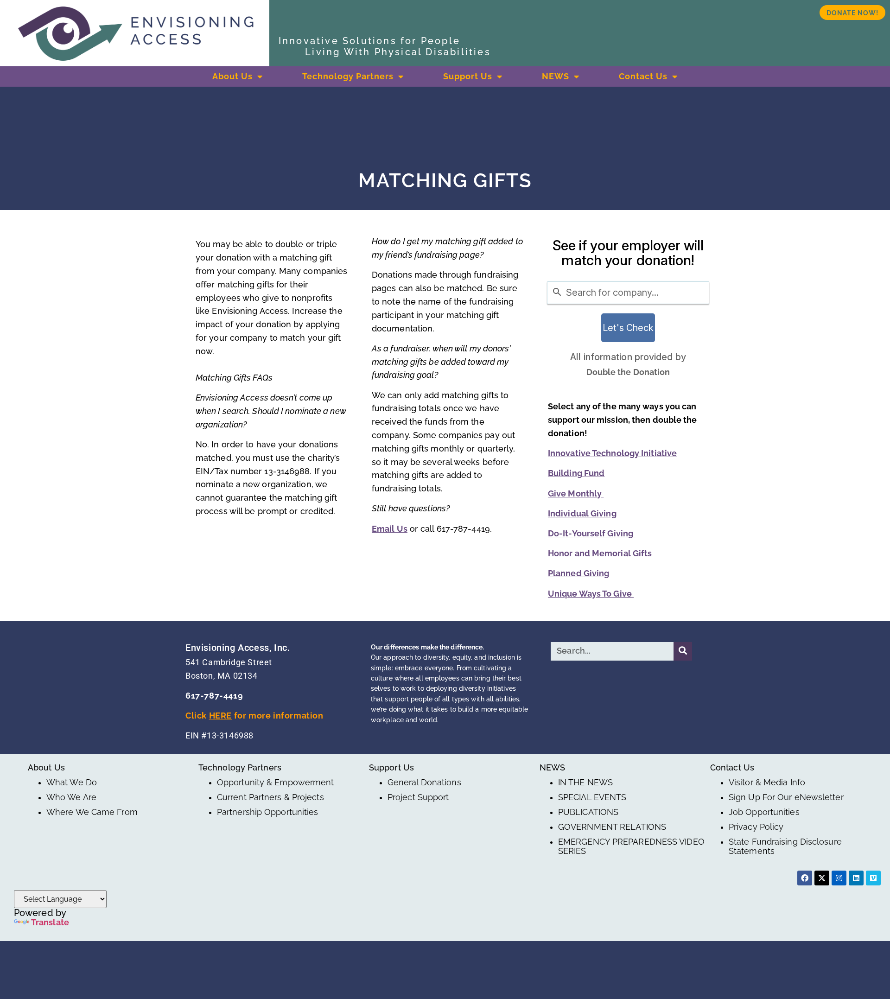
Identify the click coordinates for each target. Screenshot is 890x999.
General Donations (424, 782)
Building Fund (576, 473)
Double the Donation (628, 372)
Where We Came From (92, 812)
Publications (588, 812)
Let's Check (628, 327)
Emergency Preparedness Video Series (631, 846)
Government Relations (612, 827)
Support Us (467, 76)
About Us (232, 76)
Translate (50, 922)
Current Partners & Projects (270, 797)
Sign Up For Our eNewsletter (786, 797)
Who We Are (71, 797)
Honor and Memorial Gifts (601, 553)
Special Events (592, 797)
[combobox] (628, 293)
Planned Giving (578, 573)
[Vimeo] (873, 878)
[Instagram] (839, 878)
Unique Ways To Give (591, 593)
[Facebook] (804, 878)
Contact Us (643, 76)
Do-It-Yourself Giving (591, 533)
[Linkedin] (856, 878)
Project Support (418, 797)
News (555, 76)
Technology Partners (348, 76)
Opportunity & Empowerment (275, 782)
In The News (585, 782)
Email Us (389, 529)
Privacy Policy (756, 827)
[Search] (683, 651)
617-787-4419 (214, 695)
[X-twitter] (821, 878)
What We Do (71, 782)
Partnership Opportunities (267, 812)
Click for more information (254, 715)
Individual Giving (582, 513)
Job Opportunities (764, 812)
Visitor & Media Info (767, 782)
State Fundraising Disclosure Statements (785, 846)
